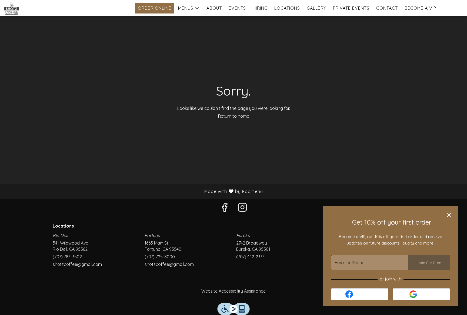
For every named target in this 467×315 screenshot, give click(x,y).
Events (237, 8)
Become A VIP (420, 8)
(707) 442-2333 (250, 256)
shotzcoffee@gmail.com (77, 264)
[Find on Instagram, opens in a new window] (242, 208)
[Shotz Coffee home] (28, 8)
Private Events (351, 8)
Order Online (154, 8)
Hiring (260, 8)
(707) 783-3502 (67, 256)
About (214, 8)
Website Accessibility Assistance (233, 291)
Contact (387, 8)
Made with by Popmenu (133, 191)
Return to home (233, 116)
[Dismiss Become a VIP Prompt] (448, 215)
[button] (188, 8)
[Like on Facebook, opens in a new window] (224, 208)
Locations (287, 8)
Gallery (316, 8)
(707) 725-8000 (160, 256)
